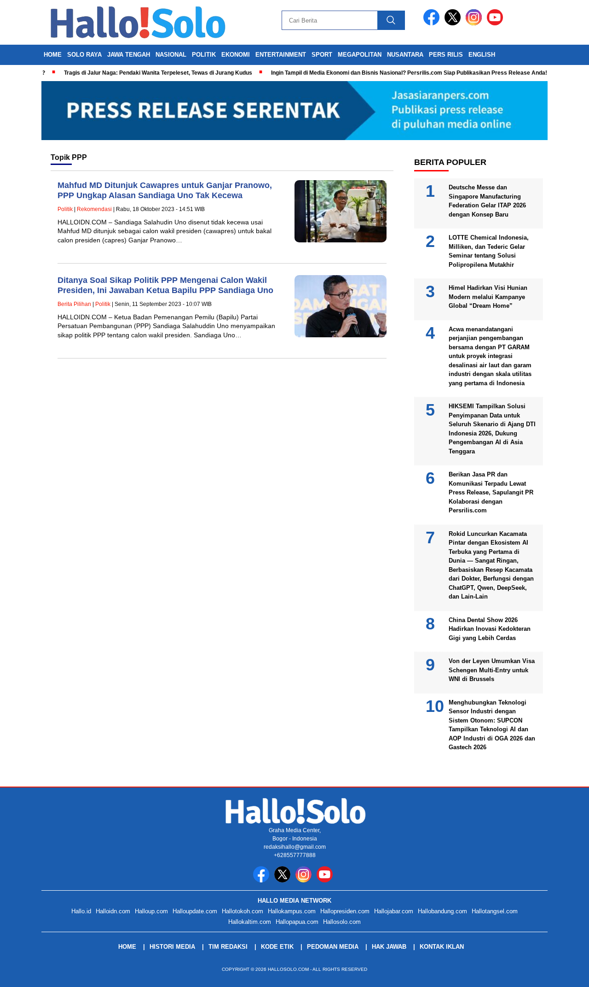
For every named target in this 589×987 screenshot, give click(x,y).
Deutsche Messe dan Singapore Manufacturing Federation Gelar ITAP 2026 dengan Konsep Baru (487, 201)
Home (53, 54)
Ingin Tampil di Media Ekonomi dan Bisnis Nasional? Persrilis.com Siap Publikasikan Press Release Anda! (394, 73)
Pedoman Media (332, 946)
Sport (322, 54)
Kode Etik (277, 946)
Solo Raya (84, 54)
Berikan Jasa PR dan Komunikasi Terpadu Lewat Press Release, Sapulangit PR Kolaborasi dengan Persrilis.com (491, 492)
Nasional (171, 54)
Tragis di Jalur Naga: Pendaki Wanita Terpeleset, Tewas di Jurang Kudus (143, 73)
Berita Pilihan (74, 304)
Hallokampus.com (292, 911)
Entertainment (280, 54)
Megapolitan (359, 54)
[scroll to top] (564, 972)
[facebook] (433, 23)
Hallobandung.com (442, 911)
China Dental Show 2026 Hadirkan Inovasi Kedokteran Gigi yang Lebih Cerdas (490, 629)
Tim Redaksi (228, 946)
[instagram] (475, 23)
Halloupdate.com (195, 911)
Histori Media (172, 946)
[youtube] (496, 23)
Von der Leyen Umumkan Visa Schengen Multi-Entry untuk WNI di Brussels (492, 670)
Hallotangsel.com (495, 911)
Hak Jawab (389, 946)
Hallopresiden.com (345, 911)
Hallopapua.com (297, 921)
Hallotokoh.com (242, 911)
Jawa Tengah (128, 54)
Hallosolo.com (342, 921)
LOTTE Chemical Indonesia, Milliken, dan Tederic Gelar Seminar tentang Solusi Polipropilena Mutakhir (489, 251)
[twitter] (454, 23)
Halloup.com (151, 911)
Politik (204, 54)
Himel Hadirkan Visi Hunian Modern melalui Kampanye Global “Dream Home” (488, 296)
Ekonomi (235, 54)
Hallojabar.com (393, 911)
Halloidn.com (113, 911)
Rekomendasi (94, 209)
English (481, 54)
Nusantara (405, 54)
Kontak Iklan (442, 946)
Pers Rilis (446, 54)
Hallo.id (81, 911)
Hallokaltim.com (249, 921)
